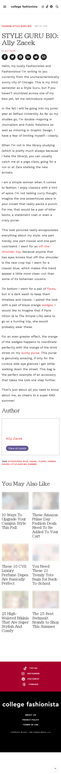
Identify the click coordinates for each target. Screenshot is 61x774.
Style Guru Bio (22, 26)
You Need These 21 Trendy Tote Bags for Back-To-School (45, 575)
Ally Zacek (10, 51)
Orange (52, 461)
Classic (42, 461)
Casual (33, 461)
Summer (32, 464)
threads (33, 684)
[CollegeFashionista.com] (24, 6)
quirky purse (30, 353)
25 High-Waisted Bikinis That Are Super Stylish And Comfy (15, 622)
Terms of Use (30, 725)
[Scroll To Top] (55, 768)
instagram (33, 673)
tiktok (33, 668)
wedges (47, 305)
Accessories (15, 461)
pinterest (33, 679)
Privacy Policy (30, 720)
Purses (5, 464)
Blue (25, 461)
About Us (30, 715)
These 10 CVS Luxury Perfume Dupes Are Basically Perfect (15, 575)
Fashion (7, 26)
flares (51, 288)
